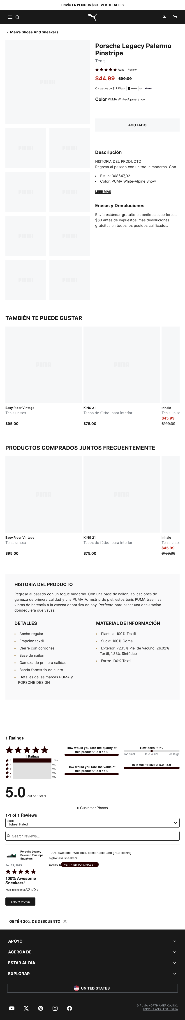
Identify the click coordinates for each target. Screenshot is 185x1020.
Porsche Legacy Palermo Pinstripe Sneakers (31, 855)
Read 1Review (127, 69)
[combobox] (92, 823)
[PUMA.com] (92, 17)
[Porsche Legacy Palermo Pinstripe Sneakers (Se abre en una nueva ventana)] (11, 856)
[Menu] (9, 17)
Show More (20, 901)
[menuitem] (11, 1008)
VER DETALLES (112, 5)
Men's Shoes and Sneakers (34, 32)
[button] (32, 760)
